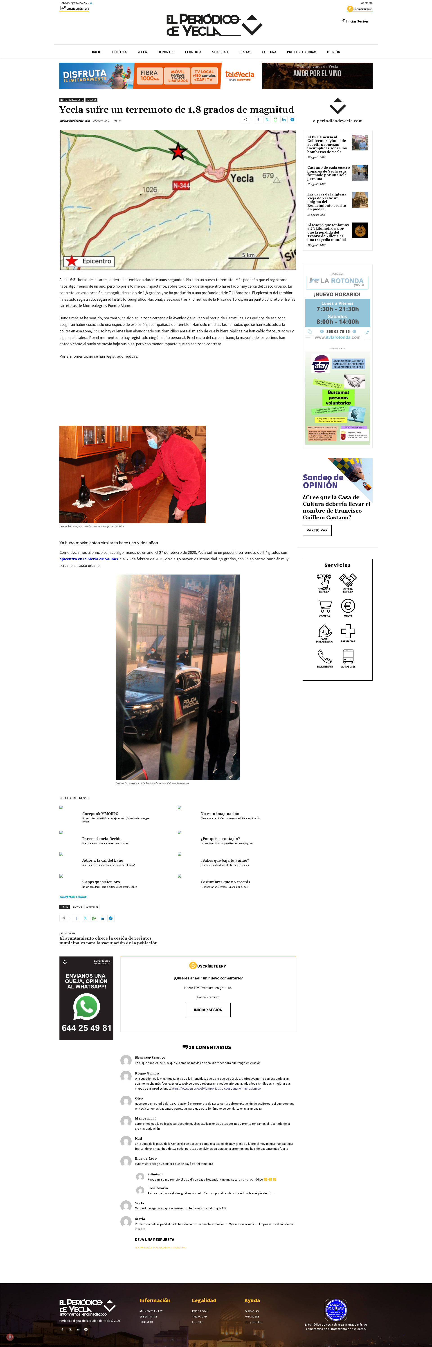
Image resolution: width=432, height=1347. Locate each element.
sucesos (77, 907)
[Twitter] (266, 119)
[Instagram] (78, 1329)
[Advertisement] (177, 397)
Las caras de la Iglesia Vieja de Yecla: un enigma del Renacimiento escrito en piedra (326, 201)
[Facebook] (258, 119)
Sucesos (91, 99)
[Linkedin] (284, 119)
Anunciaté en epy (78, 8)
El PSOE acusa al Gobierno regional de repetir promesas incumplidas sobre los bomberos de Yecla (327, 144)
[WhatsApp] (275, 119)
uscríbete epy (362, 9)
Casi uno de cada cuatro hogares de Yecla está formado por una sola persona (328, 173)
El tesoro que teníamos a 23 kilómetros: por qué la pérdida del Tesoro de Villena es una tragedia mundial (328, 232)
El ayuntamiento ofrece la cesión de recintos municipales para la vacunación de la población (109, 941)
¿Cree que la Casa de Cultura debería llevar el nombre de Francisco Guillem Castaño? (337, 507)
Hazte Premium (208, 997)
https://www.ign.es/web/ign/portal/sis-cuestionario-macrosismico (216, 1088)
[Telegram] (292, 119)
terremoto (92, 907)
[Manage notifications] (10, 1337)
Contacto (367, 3)
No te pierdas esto (71, 99)
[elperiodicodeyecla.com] (338, 106)
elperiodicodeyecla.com (74, 121)
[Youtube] (86, 1329)
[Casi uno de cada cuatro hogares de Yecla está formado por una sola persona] (360, 173)
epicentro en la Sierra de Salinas (88, 558)
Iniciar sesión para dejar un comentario (160, 1247)
